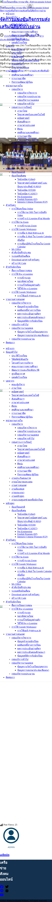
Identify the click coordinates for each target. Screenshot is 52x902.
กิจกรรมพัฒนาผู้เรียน (22, 82)
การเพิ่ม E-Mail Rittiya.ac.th (30, 233)
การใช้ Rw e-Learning (22, 274)
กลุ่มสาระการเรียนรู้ (22, 107)
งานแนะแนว (18, 157)
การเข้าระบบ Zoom (27, 225)
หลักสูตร (10, 168)
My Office (16, 249)
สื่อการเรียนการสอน (22, 270)
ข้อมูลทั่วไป (11, 17)
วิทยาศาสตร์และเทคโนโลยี (25, 60)
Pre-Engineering (24, 196)
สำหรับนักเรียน (13, 267)
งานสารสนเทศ (19, 150)
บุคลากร (10, 46)
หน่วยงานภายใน (14, 85)
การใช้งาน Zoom (20, 222)
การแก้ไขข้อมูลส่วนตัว (28, 285)
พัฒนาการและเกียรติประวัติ (25, 35)
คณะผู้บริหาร (18, 49)
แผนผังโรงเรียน (19, 42)
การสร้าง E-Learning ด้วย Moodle (33, 218)
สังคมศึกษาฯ (18, 64)
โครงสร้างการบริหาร (22, 28)
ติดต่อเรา (10, 342)
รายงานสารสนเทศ (15, 299)
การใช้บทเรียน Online (22, 208)
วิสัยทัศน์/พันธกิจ (20, 24)
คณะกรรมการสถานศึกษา (25, 31)
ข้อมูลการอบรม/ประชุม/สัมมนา (33, 335)
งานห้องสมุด (18, 154)
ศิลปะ (14, 71)
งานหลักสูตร (18, 161)
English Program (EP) (27, 199)
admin (4, 855)
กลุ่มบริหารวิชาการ (27, 93)
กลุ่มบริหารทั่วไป (25, 103)
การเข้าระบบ (23, 277)
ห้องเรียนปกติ (18, 172)
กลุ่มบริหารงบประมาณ (28, 96)
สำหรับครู (11, 205)
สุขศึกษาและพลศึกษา (22, 75)
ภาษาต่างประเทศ (20, 67)
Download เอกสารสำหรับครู (25, 259)
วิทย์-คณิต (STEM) (26, 190)
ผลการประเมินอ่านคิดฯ (29, 313)
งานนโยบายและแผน (22, 147)
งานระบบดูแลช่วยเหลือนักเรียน (27, 165)
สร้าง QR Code (19, 263)
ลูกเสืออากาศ (18, 39)
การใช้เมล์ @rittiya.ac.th (29, 295)
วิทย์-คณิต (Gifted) (26, 179)
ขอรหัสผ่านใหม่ (25, 281)
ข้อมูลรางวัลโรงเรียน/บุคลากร (32, 331)
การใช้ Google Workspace (24, 229)
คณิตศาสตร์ (18, 57)
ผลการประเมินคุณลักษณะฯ (31, 317)
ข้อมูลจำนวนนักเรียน (27, 306)
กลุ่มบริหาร (17, 89)
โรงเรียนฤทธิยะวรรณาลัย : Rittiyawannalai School (24, 7)
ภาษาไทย (16, 53)
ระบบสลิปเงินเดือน (21, 256)
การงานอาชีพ (19, 78)
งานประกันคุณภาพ (21, 143)
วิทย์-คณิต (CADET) (27, 193)
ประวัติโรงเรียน (19, 21)
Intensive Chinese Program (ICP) (32, 202)
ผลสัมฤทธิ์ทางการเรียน (29, 310)
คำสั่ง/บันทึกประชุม (21, 252)
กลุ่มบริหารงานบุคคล (28, 100)
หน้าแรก (10, 13)
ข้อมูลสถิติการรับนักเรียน (29, 321)
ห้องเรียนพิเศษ (19, 175)
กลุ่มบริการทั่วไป (20, 324)
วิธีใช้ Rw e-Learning (27, 288)
